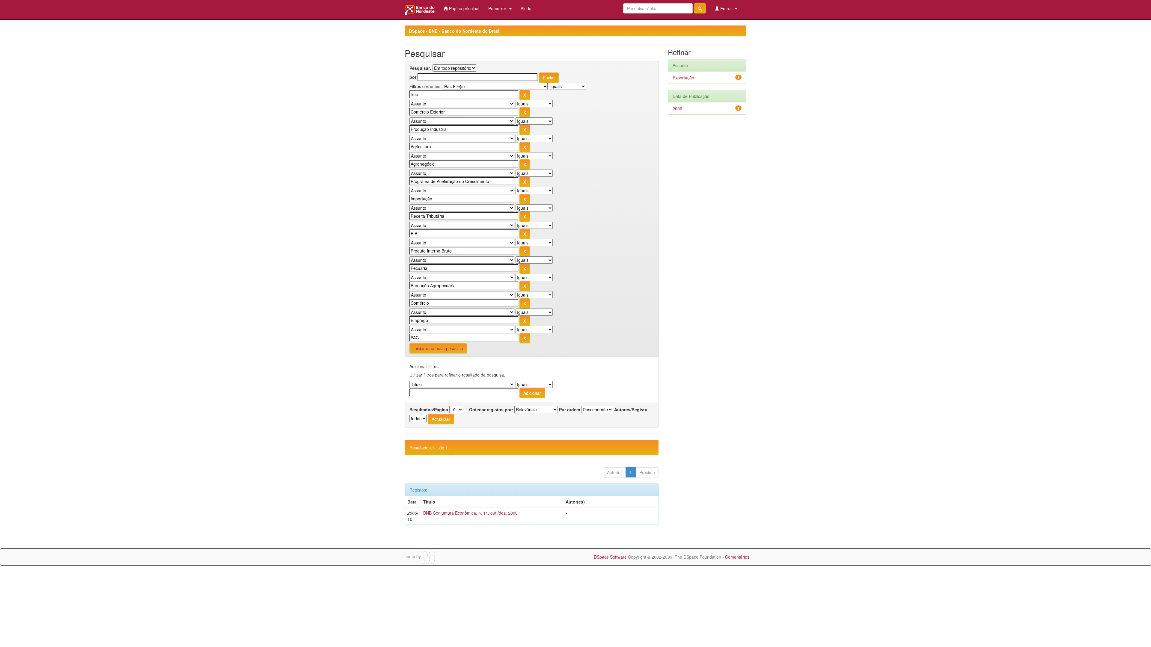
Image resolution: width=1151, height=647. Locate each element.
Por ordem (569, 409)
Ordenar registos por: (491, 409)
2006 (677, 108)
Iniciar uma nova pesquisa (438, 348)
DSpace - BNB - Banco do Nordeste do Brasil (455, 31)
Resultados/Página (428, 409)
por (412, 77)
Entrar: (726, 8)
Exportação (683, 78)
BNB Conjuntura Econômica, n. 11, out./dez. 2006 (470, 513)
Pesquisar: (420, 68)
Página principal (463, 8)
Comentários (737, 557)
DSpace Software (610, 557)
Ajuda (526, 8)
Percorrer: (498, 8)
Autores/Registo (630, 409)
